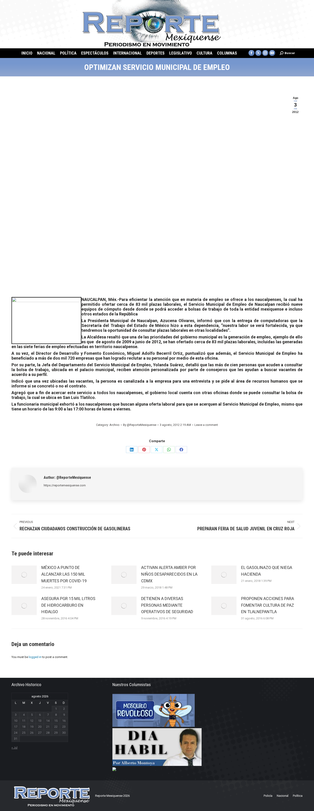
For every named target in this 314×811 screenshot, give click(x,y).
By (139, 425)
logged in (35, 657)
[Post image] (24, 575)
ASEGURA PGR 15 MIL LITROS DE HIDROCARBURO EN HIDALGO (68, 605)
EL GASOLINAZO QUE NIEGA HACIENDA (266, 571)
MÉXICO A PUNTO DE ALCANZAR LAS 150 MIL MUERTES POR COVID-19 (64, 574)
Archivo (114, 425)
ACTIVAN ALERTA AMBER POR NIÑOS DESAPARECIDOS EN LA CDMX (169, 574)
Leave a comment (206, 425)
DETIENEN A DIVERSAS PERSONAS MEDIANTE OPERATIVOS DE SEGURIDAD (167, 605)
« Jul (14, 747)
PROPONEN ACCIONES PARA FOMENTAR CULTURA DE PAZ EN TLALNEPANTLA (267, 605)
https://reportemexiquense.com (65, 485)
